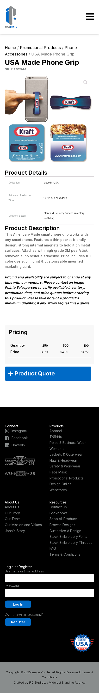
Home (10, 47)
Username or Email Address (24, 571)
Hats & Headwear (63, 460)
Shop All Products (64, 519)
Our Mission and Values (23, 525)
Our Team (12, 519)
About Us (12, 507)
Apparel (56, 431)
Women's (57, 449)
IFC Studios (37, 682)
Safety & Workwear (65, 466)
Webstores (58, 490)
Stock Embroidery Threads (71, 542)
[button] (85, 82)
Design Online (61, 484)
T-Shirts (56, 437)
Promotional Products (40, 47)
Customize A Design (65, 531)
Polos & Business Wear (68, 443)
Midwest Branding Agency (67, 682)
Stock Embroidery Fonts (68, 536)
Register (18, 622)
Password (12, 586)
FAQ (53, 548)
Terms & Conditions (65, 554)
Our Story (12, 513)
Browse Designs (62, 525)
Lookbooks (59, 513)
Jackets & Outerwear (66, 454)
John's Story (15, 531)
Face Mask (58, 472)
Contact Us (58, 507)
